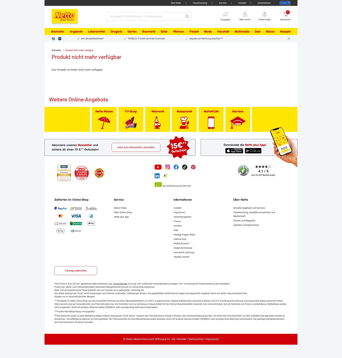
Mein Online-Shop (123, 212)
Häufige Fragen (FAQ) (184, 234)
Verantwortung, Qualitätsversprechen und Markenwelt (254, 214)
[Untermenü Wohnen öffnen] (186, 31)
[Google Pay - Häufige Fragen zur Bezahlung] (60, 230)
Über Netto (176, 3)
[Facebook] (176, 167)
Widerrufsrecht (181, 243)
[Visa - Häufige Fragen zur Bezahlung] (76, 216)
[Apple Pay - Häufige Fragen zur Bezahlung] (91, 223)
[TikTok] (184, 167)
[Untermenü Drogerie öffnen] (124, 31)
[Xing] (165, 175)
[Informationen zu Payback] (285, 3)
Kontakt (242, 3)
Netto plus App (121, 216)
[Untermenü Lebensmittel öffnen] (107, 31)
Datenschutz (180, 239)
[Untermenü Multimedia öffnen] (251, 31)
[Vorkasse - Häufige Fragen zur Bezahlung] (76, 208)
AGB (176, 230)
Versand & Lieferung (184, 252)
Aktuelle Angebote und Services (249, 208)
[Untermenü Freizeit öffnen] (201, 31)
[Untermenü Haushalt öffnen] (231, 31)
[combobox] (144, 16)
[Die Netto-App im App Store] (234, 150)
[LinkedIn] (157, 175)
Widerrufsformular (183, 248)
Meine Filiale (120, 208)
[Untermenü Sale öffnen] (263, 31)
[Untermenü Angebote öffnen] (85, 31)
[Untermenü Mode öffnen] (214, 31)
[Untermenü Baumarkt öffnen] (157, 31)
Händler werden (182, 257)
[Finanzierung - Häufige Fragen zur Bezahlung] (76, 223)
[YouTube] (158, 167)
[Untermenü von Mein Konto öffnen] (253, 16)
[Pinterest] (193, 167)
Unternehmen (264, 3)
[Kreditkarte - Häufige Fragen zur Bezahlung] (60, 223)
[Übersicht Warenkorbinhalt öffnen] (293, 16)
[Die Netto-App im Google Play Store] (254, 150)
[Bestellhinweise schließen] (288, 38)
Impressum (179, 212)
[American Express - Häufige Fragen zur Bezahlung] (91, 216)
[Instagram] (167, 167)
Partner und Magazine (244, 220)
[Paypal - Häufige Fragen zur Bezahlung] (60, 208)
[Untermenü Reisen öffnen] (277, 31)
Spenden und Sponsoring (245, 225)
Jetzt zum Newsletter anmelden (136, 147)
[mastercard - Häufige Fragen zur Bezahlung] (60, 216)
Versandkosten (120, 284)
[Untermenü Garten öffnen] (139, 31)
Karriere (223, 3)
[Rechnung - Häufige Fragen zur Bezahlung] (91, 208)
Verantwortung (200, 3)
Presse (177, 221)
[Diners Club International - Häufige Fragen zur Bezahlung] (76, 230)
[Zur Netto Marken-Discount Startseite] (61, 14)
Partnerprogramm (182, 216)
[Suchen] (187, 16)
